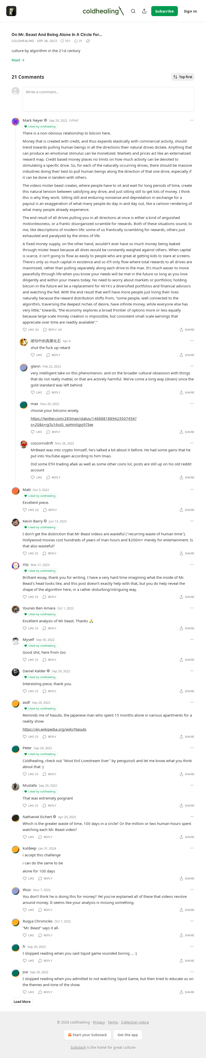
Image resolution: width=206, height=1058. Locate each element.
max (34, 403)
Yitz (26, 564)
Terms (113, 1022)
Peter (27, 747)
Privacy (99, 1022)
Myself (28, 639)
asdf (26, 702)
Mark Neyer (33, 120)
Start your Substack (90, 1034)
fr (24, 946)
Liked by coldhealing (42, 126)
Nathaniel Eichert (37, 816)
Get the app (128, 1034)
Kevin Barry (33, 520)
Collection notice (135, 1022)
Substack (78, 1047)
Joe (25, 971)
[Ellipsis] (192, 120)
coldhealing (23, 41)
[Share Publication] (144, 11)
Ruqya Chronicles (38, 920)
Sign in (190, 11)
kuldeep (29, 848)
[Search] (133, 11)
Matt (27, 489)
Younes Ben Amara (39, 607)
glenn (35, 366)
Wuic (27, 889)
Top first (185, 77)
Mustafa (30, 785)
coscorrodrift (42, 443)
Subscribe (164, 11)
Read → (18, 59)
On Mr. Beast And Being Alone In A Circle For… (57, 34)
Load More (22, 1001)
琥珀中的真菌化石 (46, 340)
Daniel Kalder (34, 670)
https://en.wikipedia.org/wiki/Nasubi (54, 729)
